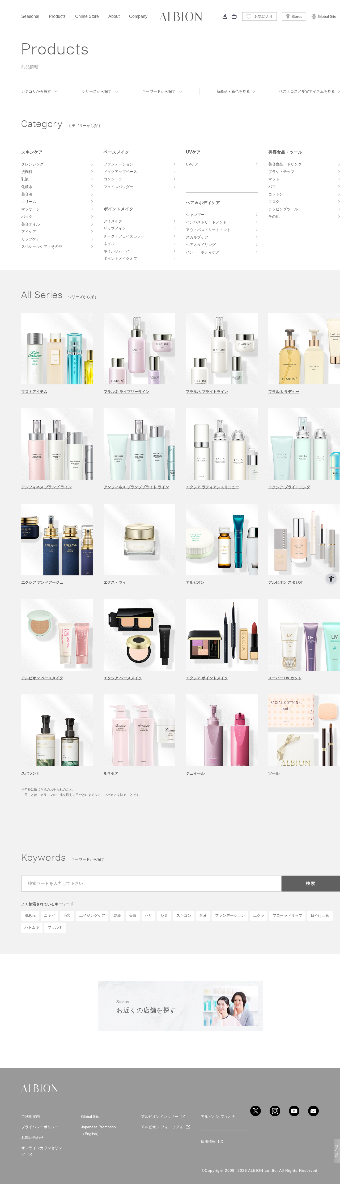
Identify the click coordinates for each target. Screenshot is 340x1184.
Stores (296, 16)
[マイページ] (225, 17)
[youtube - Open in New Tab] (294, 1111)
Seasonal (30, 16)
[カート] (234, 17)
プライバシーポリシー (39, 1127)
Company (138, 16)
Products (57, 16)
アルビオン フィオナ (218, 1116)
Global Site (327, 16)
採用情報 (208, 1141)
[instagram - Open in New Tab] (275, 1111)
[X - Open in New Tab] (255, 1111)
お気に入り (263, 16)
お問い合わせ (32, 1137)
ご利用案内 (30, 1116)
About (114, 16)
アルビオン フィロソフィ (162, 1127)
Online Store (87, 16)
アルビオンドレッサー (159, 1116)
